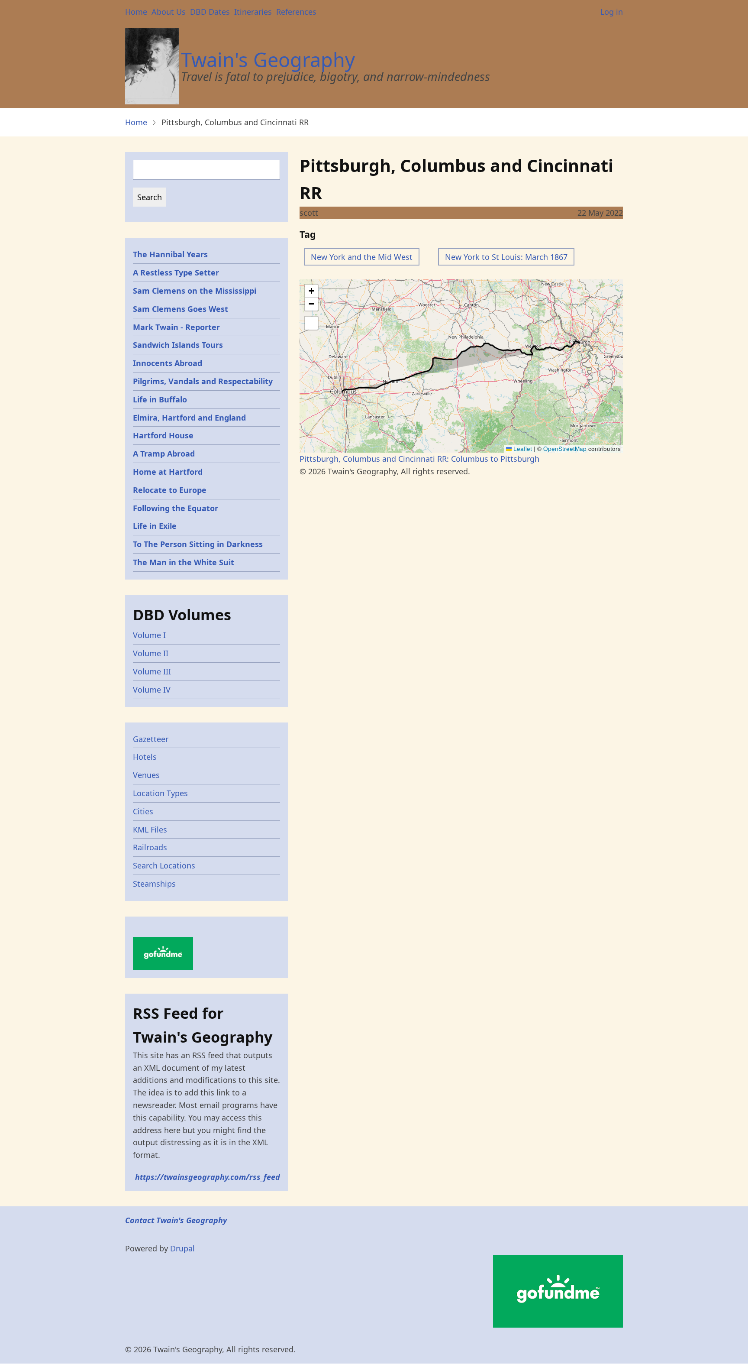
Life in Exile (155, 526)
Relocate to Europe (169, 490)
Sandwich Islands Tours (178, 345)
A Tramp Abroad (164, 453)
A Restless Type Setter (176, 272)
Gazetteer (150, 739)
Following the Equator (175, 508)
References (296, 11)
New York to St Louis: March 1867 (506, 257)
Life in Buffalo (160, 399)
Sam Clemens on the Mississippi (194, 290)
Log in (611, 11)
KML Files (150, 829)
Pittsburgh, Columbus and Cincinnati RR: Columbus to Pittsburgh (419, 459)
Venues (146, 775)
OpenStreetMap (565, 448)
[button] (311, 291)
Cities (143, 811)
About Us (169, 11)
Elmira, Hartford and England (189, 417)
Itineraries (253, 11)
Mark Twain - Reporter (176, 327)
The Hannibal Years (170, 254)
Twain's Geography (268, 59)
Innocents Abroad (167, 363)
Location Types (160, 793)
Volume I (149, 635)
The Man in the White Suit (183, 562)
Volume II (150, 653)
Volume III (152, 671)
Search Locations (164, 865)
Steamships (154, 883)
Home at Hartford (168, 472)
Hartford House (163, 435)
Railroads (150, 847)
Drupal (182, 1248)
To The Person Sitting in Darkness (198, 544)
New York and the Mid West (362, 257)
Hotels (145, 757)
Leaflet (522, 448)
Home (136, 11)
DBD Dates (210, 11)
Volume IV (152, 689)
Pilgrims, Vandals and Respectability (203, 381)
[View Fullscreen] (311, 323)
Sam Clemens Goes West (180, 309)
